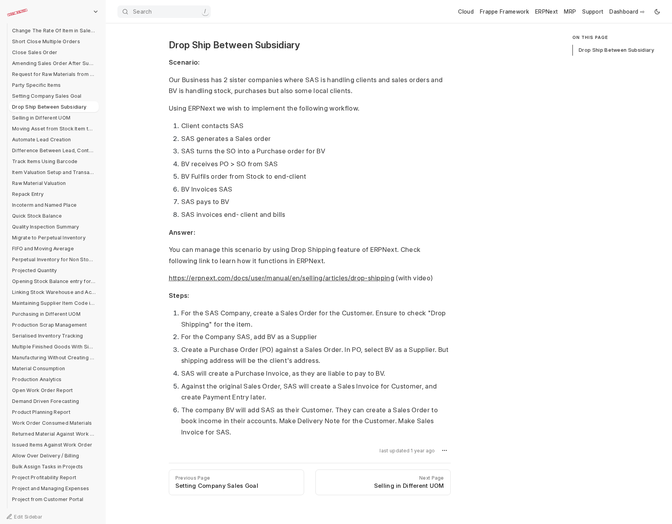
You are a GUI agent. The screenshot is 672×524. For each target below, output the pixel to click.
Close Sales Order (34, 52)
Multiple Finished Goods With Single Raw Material (55, 346)
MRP (570, 11)
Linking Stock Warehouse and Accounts (55, 292)
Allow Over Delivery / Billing (45, 455)
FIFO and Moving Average (43, 248)
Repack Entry (28, 194)
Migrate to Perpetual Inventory (49, 237)
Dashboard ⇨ (627, 11)
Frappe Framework (504, 11)
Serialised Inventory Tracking (47, 335)
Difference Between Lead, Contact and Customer (55, 150)
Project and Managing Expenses (50, 488)
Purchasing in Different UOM (46, 314)
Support (592, 11)
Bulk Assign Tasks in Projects (47, 466)
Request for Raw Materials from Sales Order (55, 74)
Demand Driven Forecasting (45, 401)
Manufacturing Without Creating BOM (55, 357)
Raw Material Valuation (39, 183)
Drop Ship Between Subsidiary (49, 107)
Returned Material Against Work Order (55, 434)
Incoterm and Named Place (44, 205)
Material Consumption (38, 368)
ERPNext (546, 11)
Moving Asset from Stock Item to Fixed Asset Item (55, 128)
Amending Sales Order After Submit (55, 63)
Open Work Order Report (42, 390)
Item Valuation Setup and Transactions (55, 172)
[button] (444, 450)
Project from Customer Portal (47, 499)
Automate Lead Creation (41, 139)
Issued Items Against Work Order (52, 444)
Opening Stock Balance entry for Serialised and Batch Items (55, 281)
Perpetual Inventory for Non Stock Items (55, 259)
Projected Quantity (34, 270)
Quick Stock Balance (37, 216)
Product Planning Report (41, 412)
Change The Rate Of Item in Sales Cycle (55, 30)
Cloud (466, 11)
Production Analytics (36, 379)
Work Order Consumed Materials (52, 423)
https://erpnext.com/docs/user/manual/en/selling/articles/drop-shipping (281, 278)
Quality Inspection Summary (45, 226)
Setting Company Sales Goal (47, 96)
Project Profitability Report (44, 477)
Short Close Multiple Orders (46, 41)
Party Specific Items (36, 85)
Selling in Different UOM (41, 117)
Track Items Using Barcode (45, 161)
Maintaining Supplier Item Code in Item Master (55, 303)
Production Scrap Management (49, 325)
